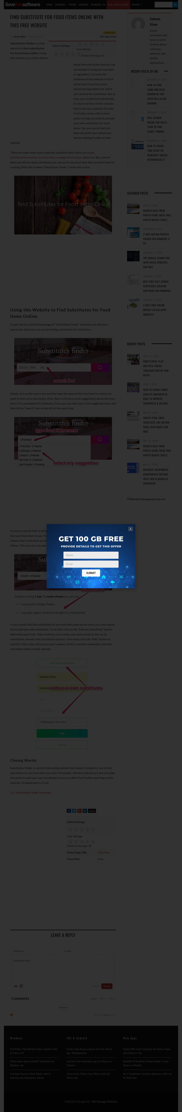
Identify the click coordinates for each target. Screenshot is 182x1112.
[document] (91, 556)
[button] (130, 529)
